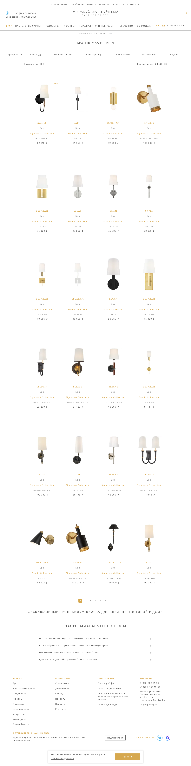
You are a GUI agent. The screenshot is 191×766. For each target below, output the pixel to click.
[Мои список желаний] (176, 14)
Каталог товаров (98, 33)
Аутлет (160, 26)
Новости (118, 5)
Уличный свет (105, 26)
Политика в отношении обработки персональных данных (113, 697)
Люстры (70, 26)
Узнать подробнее (62, 759)
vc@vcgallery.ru (148, 705)
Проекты (104, 5)
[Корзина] (183, 14)
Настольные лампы (29, 26)
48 (160, 64)
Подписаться (115, 738)
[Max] (167, 738)
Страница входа (108, 705)
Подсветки (53, 26)
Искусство (126, 26)
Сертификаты (21, 724)
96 (165, 64)
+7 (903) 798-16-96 (21, 15)
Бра (9, 26)
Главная (82, 33)
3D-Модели (145, 26)
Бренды (91, 5)
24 (156, 64)
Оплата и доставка (109, 689)
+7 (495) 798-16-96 (150, 687)
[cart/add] (45, 150)
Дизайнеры (77, 5)
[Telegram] (7, 13)
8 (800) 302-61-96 (149, 683)
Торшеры (86, 26)
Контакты (133, 5)
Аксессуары (177, 26)
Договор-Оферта (108, 683)
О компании (59, 5)
